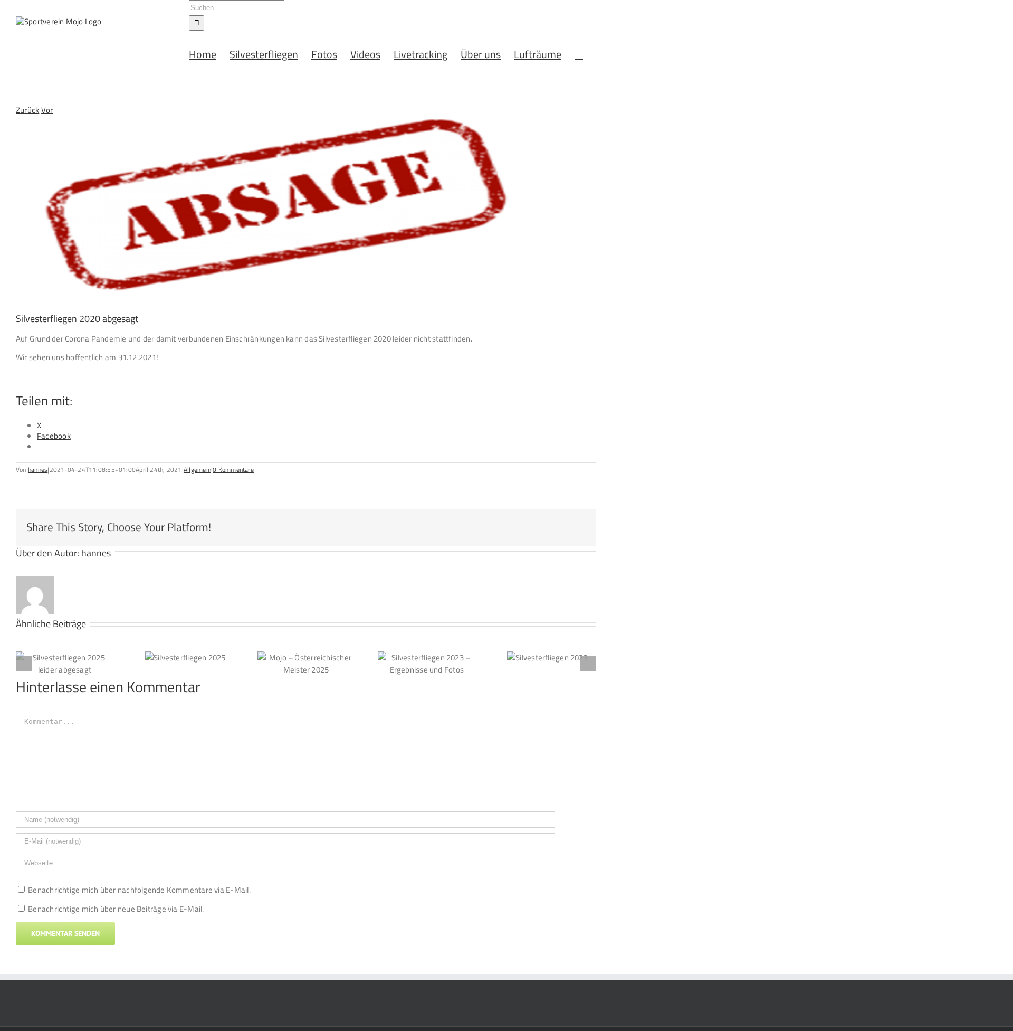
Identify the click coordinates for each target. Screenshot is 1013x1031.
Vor (47, 110)
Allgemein (197, 470)
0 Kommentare (233, 470)
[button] (579, 53)
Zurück (27, 110)
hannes (37, 470)
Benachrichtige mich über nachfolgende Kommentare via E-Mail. (139, 890)
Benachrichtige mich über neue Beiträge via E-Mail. (116, 909)
